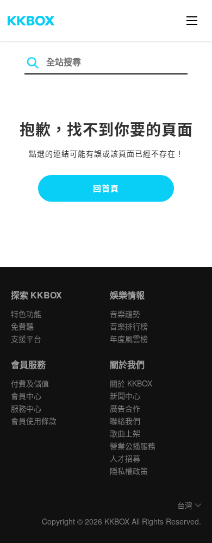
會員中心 (26, 395)
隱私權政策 (129, 470)
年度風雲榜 (129, 338)
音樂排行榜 (129, 326)
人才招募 (125, 458)
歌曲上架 (125, 433)
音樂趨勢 (125, 313)
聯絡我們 (125, 420)
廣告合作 (125, 408)
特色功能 (26, 313)
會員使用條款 (34, 420)
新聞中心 (125, 395)
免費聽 (22, 326)
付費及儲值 (30, 383)
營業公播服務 (132, 445)
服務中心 (26, 408)
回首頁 (106, 188)
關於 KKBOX (131, 383)
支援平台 (26, 338)
